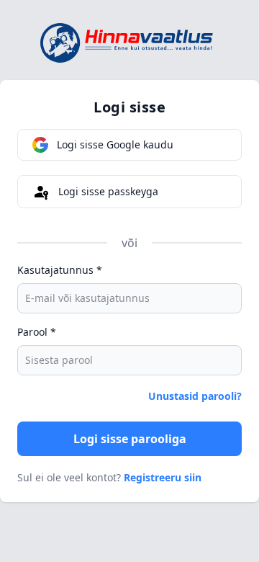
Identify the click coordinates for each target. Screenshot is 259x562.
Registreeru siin (162, 477)
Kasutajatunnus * (59, 270)
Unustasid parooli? (195, 396)
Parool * (36, 332)
